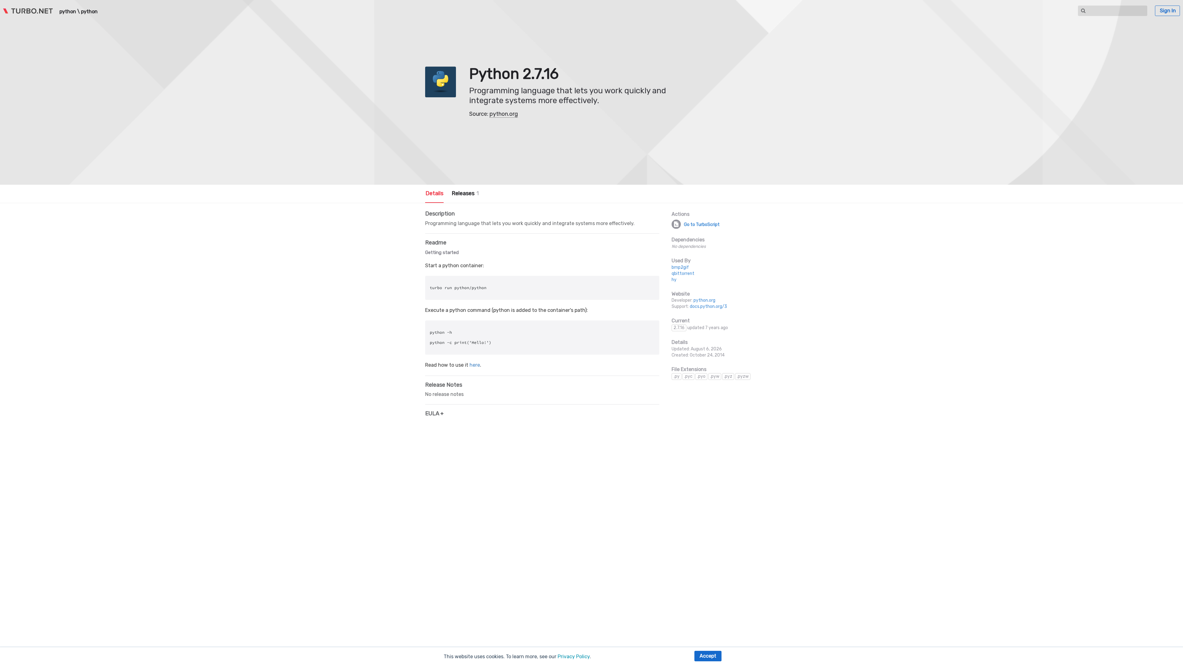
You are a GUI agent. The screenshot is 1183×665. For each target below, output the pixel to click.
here (475, 365)
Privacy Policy (574, 656)
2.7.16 (679, 327)
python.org (504, 114)
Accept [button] (708, 656)
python (67, 11)
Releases (465, 193)
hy (674, 279)
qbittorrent (683, 273)
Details (434, 193)
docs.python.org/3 (708, 306)
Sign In (1168, 11)
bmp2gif (680, 267)
